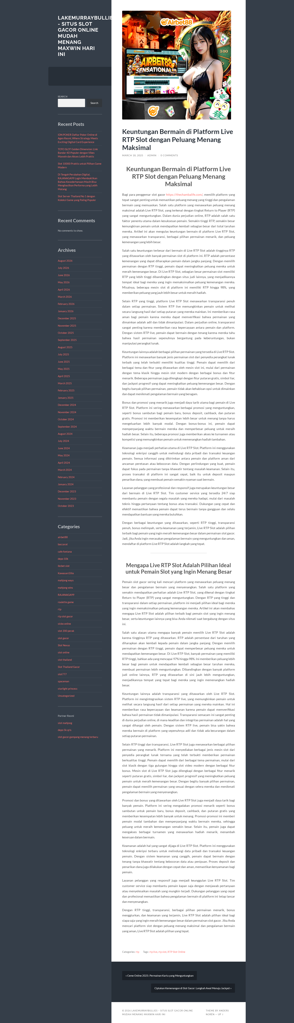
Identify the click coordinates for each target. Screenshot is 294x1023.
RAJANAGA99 (66, 594)
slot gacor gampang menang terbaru (78, 736)
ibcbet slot (64, 565)
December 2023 (67, 491)
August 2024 (65, 433)
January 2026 (66, 311)
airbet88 (63, 537)
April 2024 (64, 462)
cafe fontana (65, 551)
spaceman (63, 681)
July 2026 (63, 267)
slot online (63, 652)
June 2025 (64, 361)
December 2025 (67, 318)
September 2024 (67, 426)
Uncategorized (66, 695)
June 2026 (64, 275)
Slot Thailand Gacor (69, 666)
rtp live (153, 951)
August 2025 (65, 347)
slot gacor (63, 638)
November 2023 (67, 498)
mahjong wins (65, 587)
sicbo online (64, 623)
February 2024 (66, 477)
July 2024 (63, 440)
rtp (59, 609)
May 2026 (64, 282)
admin (152, 155)
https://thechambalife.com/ (184, 194)
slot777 (62, 674)
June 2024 (64, 448)
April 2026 (64, 289)
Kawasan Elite (66, 573)
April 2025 (64, 376)
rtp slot (162, 951)
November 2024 (67, 412)
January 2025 (66, 397)
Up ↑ (221, 1014)
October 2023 (66, 505)
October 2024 (66, 419)
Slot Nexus (64, 645)
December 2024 (67, 404)
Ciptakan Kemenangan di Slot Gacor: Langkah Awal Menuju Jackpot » (193, 988)
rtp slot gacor (65, 616)
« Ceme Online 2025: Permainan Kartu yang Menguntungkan (159, 975)
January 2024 (66, 484)
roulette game (66, 602)
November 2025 (67, 325)
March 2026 (65, 296)
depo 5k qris (64, 729)
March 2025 (65, 383)
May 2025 (64, 368)
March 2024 (65, 469)
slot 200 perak (66, 630)
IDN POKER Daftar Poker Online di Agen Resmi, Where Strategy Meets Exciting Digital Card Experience (78, 138)
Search (63, 96)
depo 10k (63, 558)
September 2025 (67, 339)
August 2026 (65, 260)
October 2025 (66, 332)
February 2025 (66, 390)
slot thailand (65, 659)
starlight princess (67, 688)
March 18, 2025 (132, 155)
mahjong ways (66, 580)
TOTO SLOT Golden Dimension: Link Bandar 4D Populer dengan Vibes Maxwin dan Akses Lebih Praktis (78, 153)
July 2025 (63, 354)
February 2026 (66, 303)
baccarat (63, 544)
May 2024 (64, 455)
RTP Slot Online (176, 951)
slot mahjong (65, 722)
